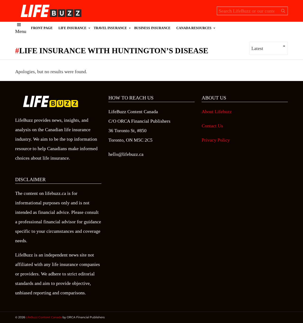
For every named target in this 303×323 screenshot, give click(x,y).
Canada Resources (193, 28)
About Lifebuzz (217, 111)
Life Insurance (72, 28)
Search (283, 12)
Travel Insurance (110, 28)
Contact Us (212, 125)
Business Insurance (152, 28)
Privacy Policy (216, 140)
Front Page (42, 28)
